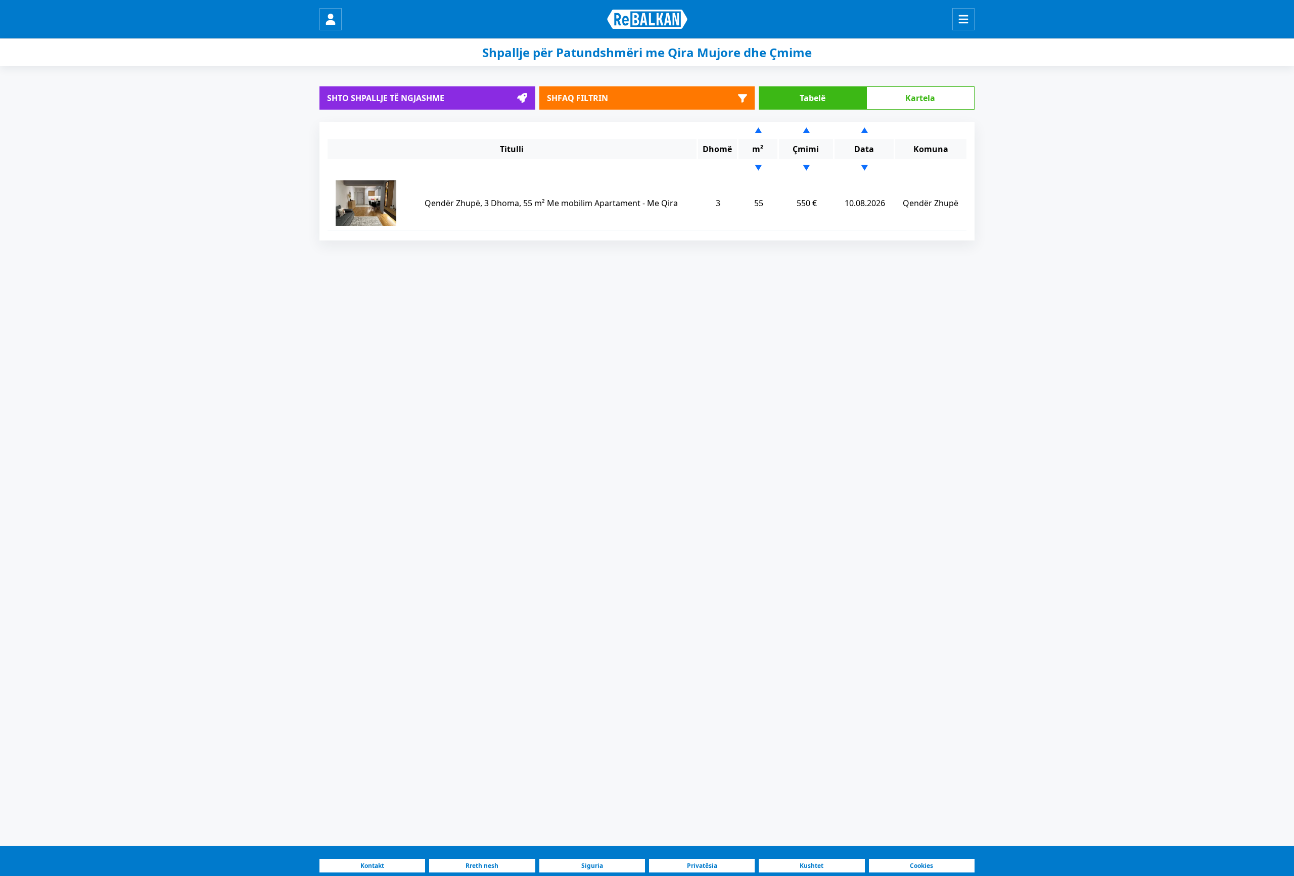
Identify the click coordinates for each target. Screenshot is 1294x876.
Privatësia (702, 865)
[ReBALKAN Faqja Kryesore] (647, 19)
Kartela (920, 98)
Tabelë (812, 98)
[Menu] (963, 19)
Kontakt (372, 865)
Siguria (592, 865)
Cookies (921, 865)
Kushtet (811, 865)
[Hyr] (330, 19)
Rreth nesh (482, 865)
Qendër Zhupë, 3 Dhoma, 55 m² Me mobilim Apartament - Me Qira (551, 203)
